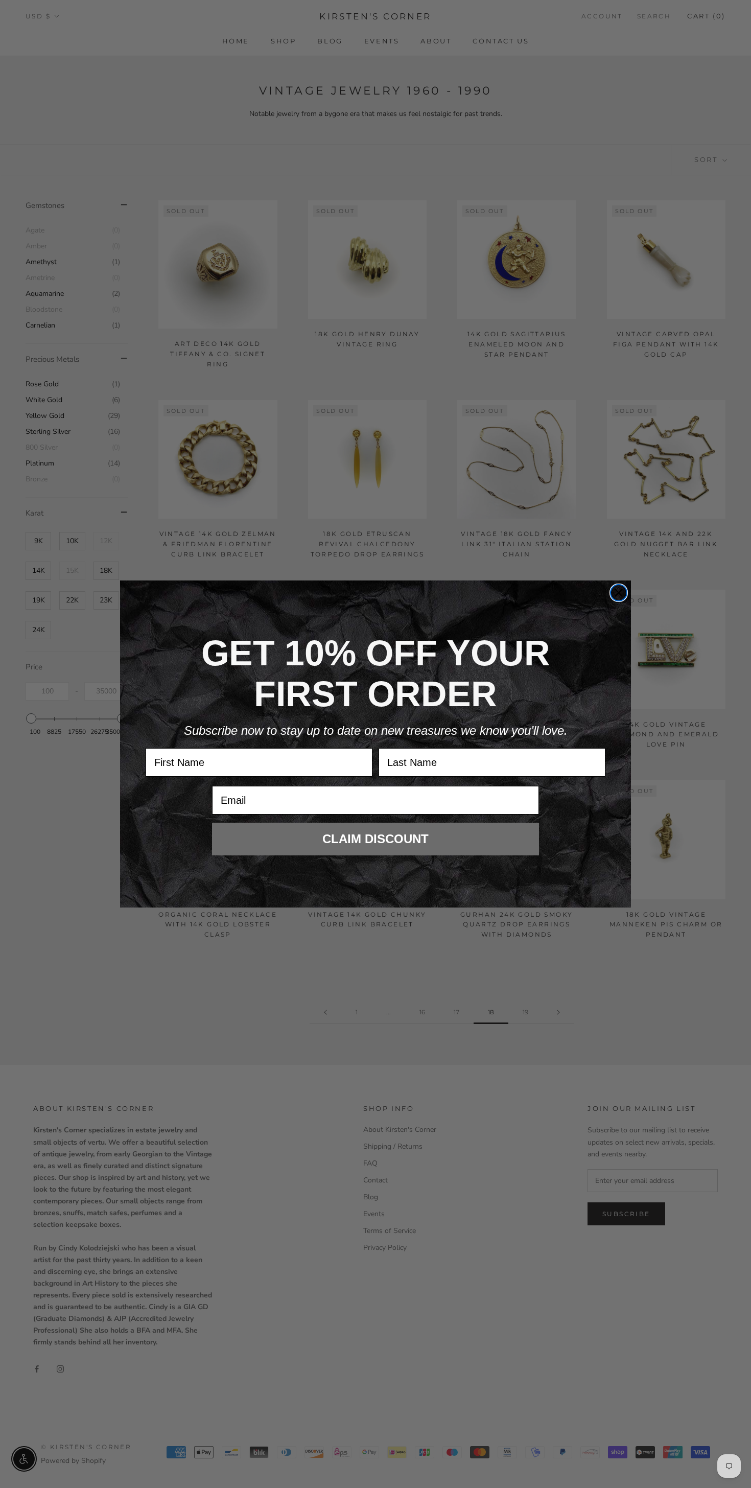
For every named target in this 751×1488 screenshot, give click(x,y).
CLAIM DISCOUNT (375, 839)
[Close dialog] (619, 593)
